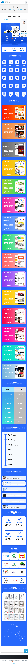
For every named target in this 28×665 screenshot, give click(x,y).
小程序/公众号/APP (19, 9)
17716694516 (23, 29)
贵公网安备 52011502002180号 (19, 662)
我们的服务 (12, 9)
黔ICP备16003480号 (8, 662)
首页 (8, 9)
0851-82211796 (24, 33)
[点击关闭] (26, 19)
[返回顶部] (25, 35)
